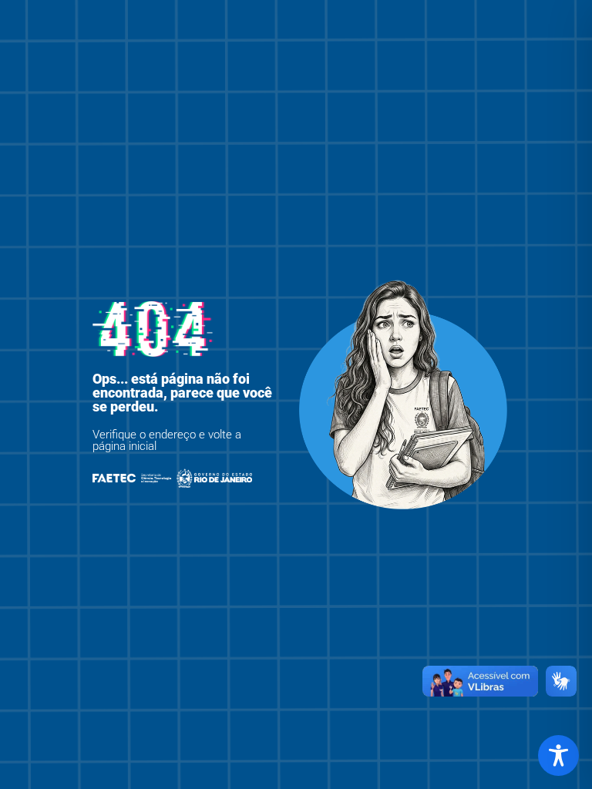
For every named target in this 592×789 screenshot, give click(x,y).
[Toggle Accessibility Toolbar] (558, 755)
